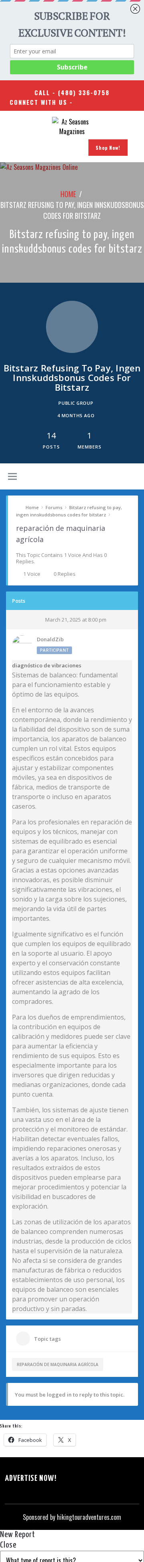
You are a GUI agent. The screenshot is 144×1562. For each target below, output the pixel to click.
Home (68, 194)
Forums (54, 507)
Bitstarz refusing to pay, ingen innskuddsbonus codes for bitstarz (69, 511)
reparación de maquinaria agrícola (57, 1364)
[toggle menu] (12, 477)
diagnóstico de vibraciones (46, 665)
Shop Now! (108, 147)
